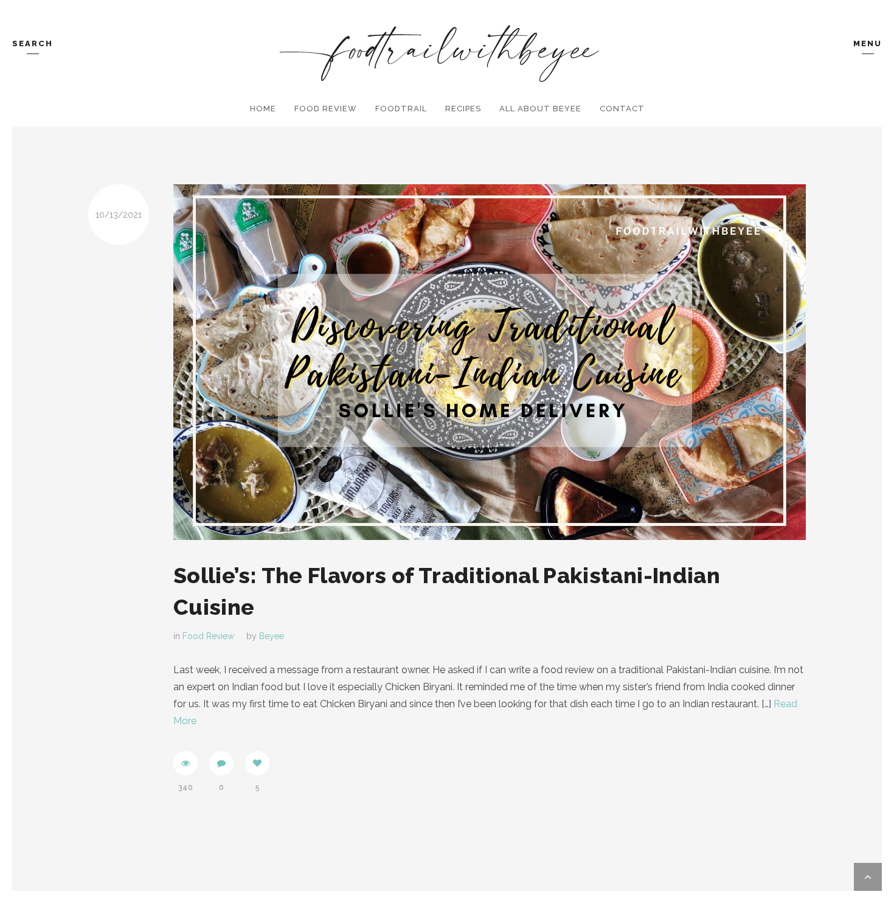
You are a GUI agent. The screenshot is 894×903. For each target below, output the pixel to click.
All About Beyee (540, 108)
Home (263, 108)
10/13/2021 (118, 215)
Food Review (325, 108)
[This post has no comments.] (221, 763)
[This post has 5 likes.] (257, 763)
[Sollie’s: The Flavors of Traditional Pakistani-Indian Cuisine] (489, 362)
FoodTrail (401, 108)
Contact (622, 108)
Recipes (463, 108)
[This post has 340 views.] (185, 763)
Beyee (271, 636)
